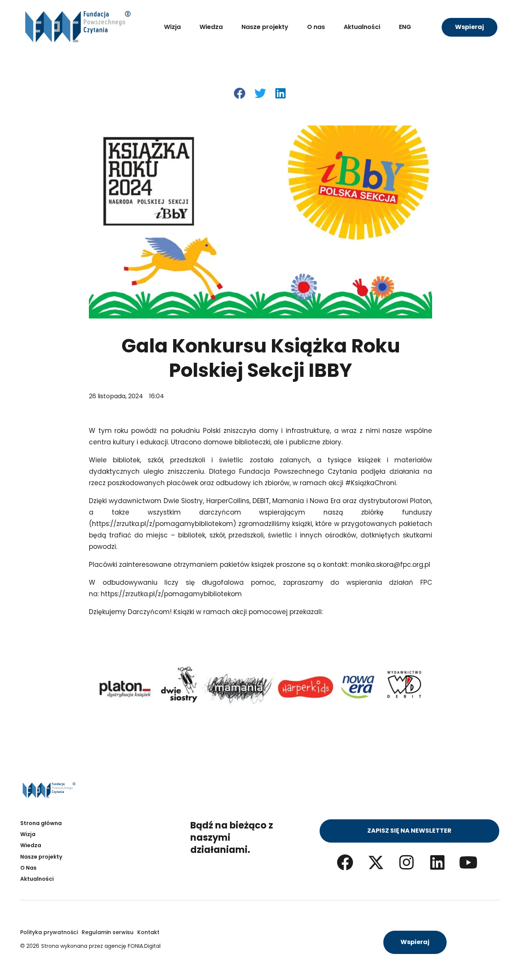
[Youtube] (468, 862)
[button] (240, 93)
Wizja (172, 27)
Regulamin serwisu (107, 932)
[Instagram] (407, 862)
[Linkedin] (437, 862)
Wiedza (211, 27)
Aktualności (362, 27)
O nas (316, 27)
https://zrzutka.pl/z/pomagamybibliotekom (162, 523)
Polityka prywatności (49, 932)
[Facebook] (345, 862)
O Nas (28, 868)
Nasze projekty (264, 27)
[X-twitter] (376, 862)
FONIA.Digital (144, 946)
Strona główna (41, 823)
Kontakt (148, 932)
